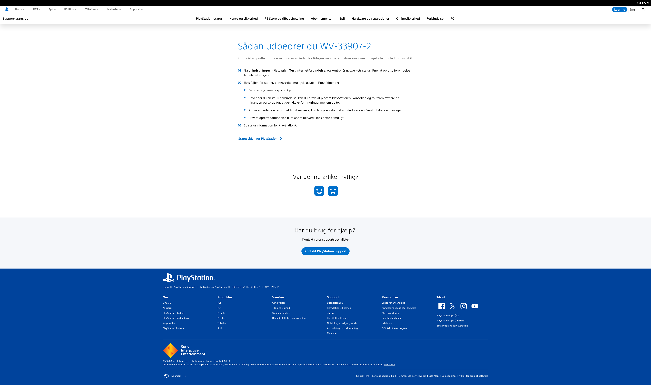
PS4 (220, 307)
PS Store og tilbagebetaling (284, 18)
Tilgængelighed (281, 307)
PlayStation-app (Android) (451, 320)
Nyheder (112, 9)
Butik (18, 9)
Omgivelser (278, 302)
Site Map (434, 375)
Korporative (169, 323)
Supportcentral (335, 302)
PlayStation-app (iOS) (448, 315)
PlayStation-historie (173, 328)
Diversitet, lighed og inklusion (288, 318)
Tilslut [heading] (441, 297)
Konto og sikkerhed (244, 18)
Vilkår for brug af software (473, 375)
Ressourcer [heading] (390, 297)
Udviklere (387, 323)
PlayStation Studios (173, 312)
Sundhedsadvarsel (392, 318)
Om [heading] (165, 297)
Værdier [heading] (278, 297)
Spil (50, 9)
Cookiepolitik (449, 375)
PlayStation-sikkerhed (339, 307)
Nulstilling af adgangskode (342, 323)
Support (135, 9)
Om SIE (167, 302)
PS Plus (69, 9)
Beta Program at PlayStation (452, 325)
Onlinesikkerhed (408, 18)
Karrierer (167, 307)
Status (330, 312)
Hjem (166, 287)
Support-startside (15, 18)
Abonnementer (322, 18)
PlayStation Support (184, 287)
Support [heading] (333, 297)
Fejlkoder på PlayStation (213, 287)
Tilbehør (90, 9)
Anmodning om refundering (342, 328)
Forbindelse (435, 18)
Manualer (332, 333)
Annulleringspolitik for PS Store (399, 307)
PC (452, 18)
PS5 (35, 9)
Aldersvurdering (391, 312)
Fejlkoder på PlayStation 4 (246, 287)
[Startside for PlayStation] (7, 9)
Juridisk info (362, 375)
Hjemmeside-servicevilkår (411, 375)
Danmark (176, 375)
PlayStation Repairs (338, 318)
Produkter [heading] (225, 297)
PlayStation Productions (176, 318)
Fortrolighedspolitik (383, 375)
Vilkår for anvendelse (393, 302)
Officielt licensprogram (395, 328)
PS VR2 (221, 312)
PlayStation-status (209, 18)
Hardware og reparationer (370, 18)
